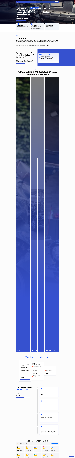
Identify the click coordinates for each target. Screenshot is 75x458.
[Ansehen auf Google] (17, 447)
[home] (21, 2)
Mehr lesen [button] (44, 457)
